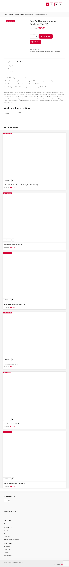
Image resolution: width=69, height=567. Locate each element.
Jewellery (11, 14)
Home (5, 14)
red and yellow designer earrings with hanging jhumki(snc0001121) (21, 185)
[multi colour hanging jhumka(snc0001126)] (21, 433)
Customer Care (8, 555)
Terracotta (57, 51)
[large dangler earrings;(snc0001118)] (21, 194)
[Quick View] (12, 180)
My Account (7, 546)
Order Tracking (7, 549)
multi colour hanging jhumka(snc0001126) (14, 483)
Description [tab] (7, 61)
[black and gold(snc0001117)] (21, 313)
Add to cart (47, 36)
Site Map (6, 552)
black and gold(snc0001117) (11, 364)
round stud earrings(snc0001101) (12, 423)
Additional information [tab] (21, 61)
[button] (7, 180)
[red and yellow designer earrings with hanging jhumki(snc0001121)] (21, 134)
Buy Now (36, 41)
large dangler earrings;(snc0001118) (13, 244)
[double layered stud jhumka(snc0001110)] (21, 253)
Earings (22, 14)
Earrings (42, 51)
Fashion (17, 14)
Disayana (63, 564)
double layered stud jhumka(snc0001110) (14, 304)
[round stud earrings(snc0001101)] (21, 373)
